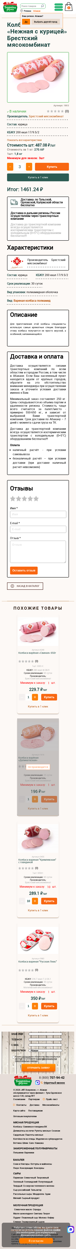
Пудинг (17, 1217)
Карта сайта (19, 1110)
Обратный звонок (54, 1083)
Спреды (37, 1209)
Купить (52, 167)
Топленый (18, 1181)
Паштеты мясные (34, 1134)
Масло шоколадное (23, 1213)
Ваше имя (17, 1034)
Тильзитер (36, 1189)
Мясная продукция (26, 1122)
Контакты (21, 1104)
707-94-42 (52, 1077)
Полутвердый (45, 1181)
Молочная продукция (28, 1205)
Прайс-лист (52, 1099)
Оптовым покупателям (25, 1116)
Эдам (47, 1193)
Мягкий (17, 1198)
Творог (46, 1213)
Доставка (34, 1104)
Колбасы (17, 1126)
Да (26, 21)
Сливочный (30, 1177)
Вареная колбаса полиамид (32, 301)
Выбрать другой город (45, 21)
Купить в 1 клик (38, 177)
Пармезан (18, 1177)
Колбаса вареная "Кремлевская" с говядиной (37, 860)
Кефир (51, 1217)
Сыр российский (21, 1189)
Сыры (17, 1173)
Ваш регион (18, 1050)
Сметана (38, 1213)
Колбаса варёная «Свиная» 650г (37, 653)
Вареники (29, 1152)
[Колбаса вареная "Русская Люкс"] (38, 941)
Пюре (16, 1168)
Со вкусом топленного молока (38, 1185)
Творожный (43, 1177)
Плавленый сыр (30, 1217)
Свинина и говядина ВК (35, 1126)
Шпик (25, 1142)
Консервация (26, 1168)
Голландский (30, 1181)
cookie (56, 1230)
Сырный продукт (30, 1198)
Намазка (39, 1142)
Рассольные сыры (22, 1193)
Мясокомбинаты (50, 1104)
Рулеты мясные (43, 1130)
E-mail (15, 1045)
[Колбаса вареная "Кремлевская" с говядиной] (38, 839)
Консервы (39, 1168)
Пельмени (18, 1152)
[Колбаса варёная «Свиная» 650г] (38, 632)
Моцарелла (38, 1193)
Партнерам (34, 1099)
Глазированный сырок (33, 1221)
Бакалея (18, 1159)
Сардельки (18, 1134)
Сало (31, 1142)
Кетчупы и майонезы (41, 1163)
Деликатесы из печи (23, 1130)
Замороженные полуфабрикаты (35, 1148)
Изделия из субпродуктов (49, 1138)
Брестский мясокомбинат (46, 116)
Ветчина (17, 1142)
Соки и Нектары (21, 1163)
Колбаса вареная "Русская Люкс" (37, 961)
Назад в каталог (28, 586)
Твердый (17, 1185)
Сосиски (56, 1130)
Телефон (16, 1039)
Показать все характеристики (24, 140)
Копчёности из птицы (24, 1138)
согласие (26, 1056)
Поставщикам (35, 1110)
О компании (19, 1099)
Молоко (43, 1217)
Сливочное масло (23, 1209)
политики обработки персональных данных (36, 1059)
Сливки (17, 1221)
